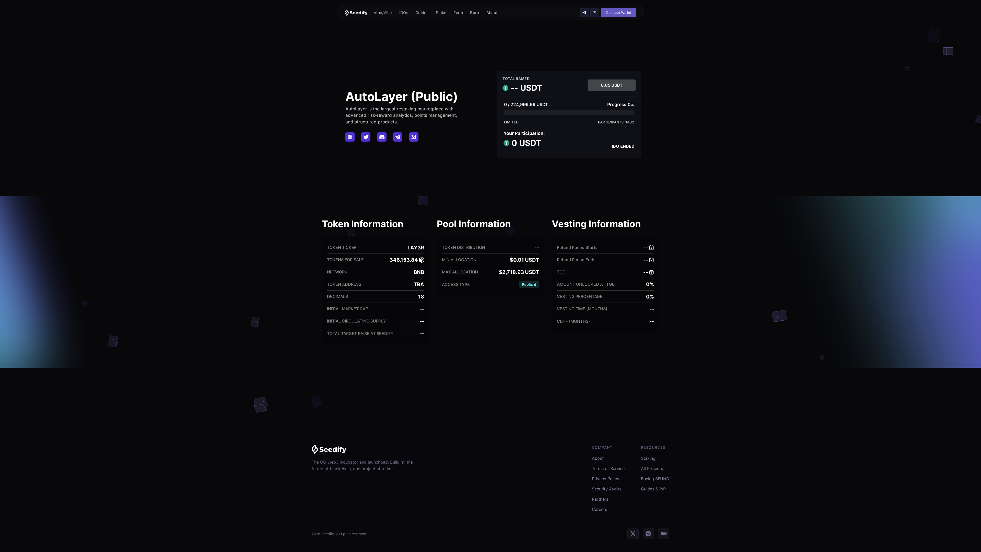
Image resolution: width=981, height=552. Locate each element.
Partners (600, 499)
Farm (458, 12)
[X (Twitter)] (633, 533)
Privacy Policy (605, 478)
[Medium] (663, 533)
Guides (422, 12)
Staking (648, 458)
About (492, 12)
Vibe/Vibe (383, 12)
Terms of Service (608, 468)
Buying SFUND (655, 478)
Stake (441, 12)
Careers (599, 509)
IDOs (403, 12)
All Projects (652, 468)
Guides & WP (653, 488)
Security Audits (606, 488)
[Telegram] (648, 533)
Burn (474, 12)
